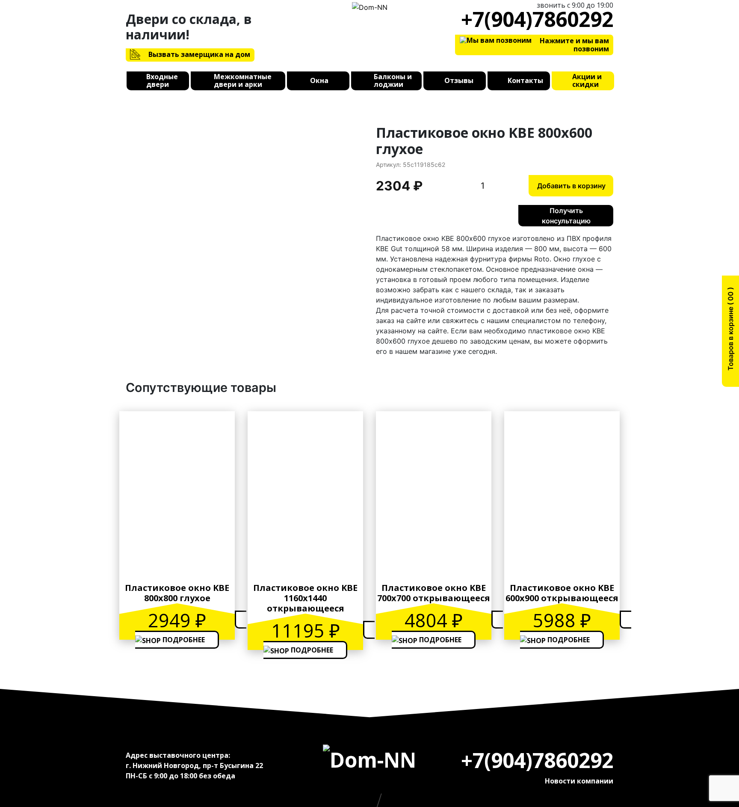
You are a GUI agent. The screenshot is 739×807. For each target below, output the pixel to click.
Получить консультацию (566, 215)
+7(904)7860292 (537, 19)
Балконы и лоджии (393, 81)
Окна (319, 81)
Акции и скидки (587, 81)
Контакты (525, 81)
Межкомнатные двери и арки (243, 81)
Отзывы (458, 81)
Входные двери (162, 81)
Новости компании (579, 781)
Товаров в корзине (730, 331)
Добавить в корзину (571, 185)
